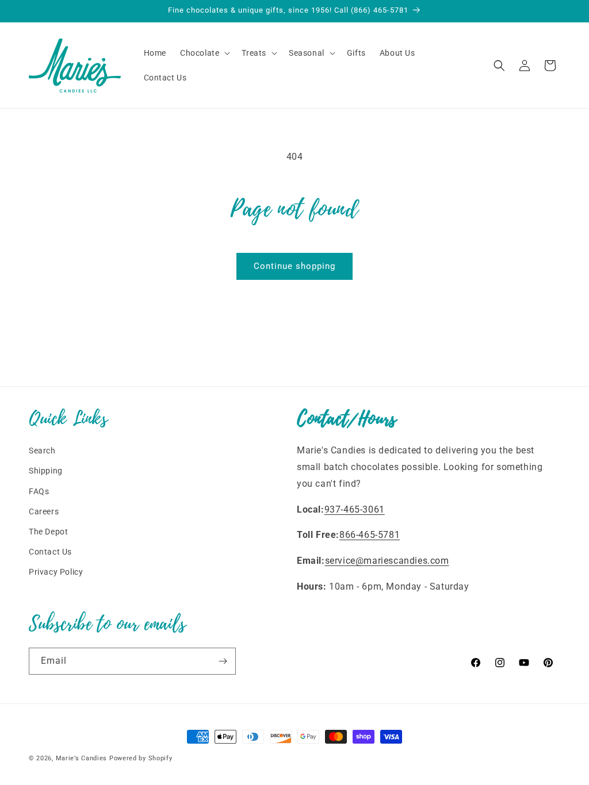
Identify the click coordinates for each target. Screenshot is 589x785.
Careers (44, 511)
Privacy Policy (56, 571)
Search (42, 450)
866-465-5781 (369, 534)
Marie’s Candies (82, 758)
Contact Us (50, 551)
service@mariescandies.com (387, 560)
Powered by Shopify (141, 758)
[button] (204, 53)
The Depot (48, 531)
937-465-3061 (354, 509)
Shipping (46, 470)
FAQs (39, 491)
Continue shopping (294, 266)
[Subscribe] (222, 661)
